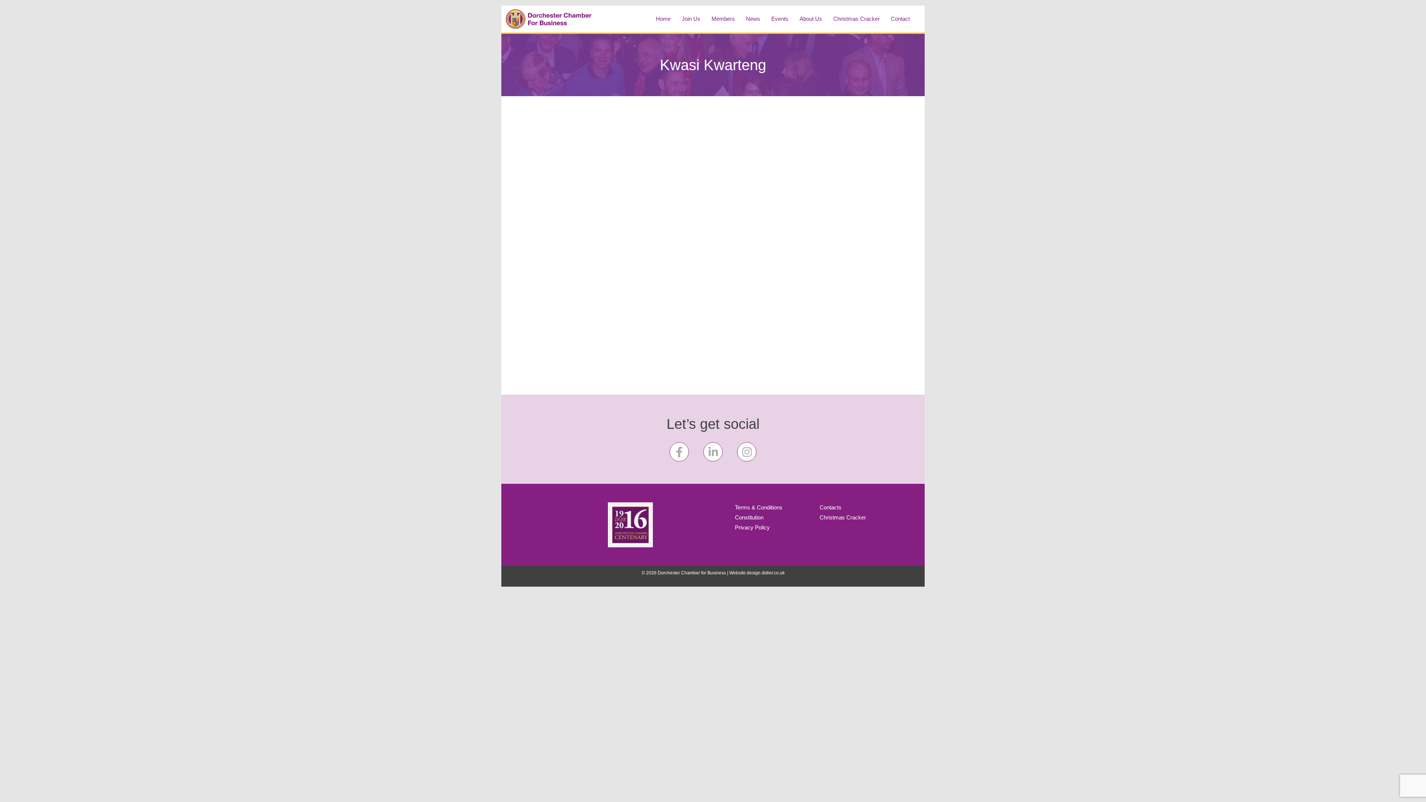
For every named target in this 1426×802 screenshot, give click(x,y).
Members (723, 19)
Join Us (691, 19)
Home (663, 19)
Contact (900, 19)
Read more (537, 347)
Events (779, 19)
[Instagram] (746, 452)
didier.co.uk (773, 573)
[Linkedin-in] (713, 452)
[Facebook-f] (679, 452)
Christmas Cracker (856, 19)
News (753, 19)
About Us (811, 19)
